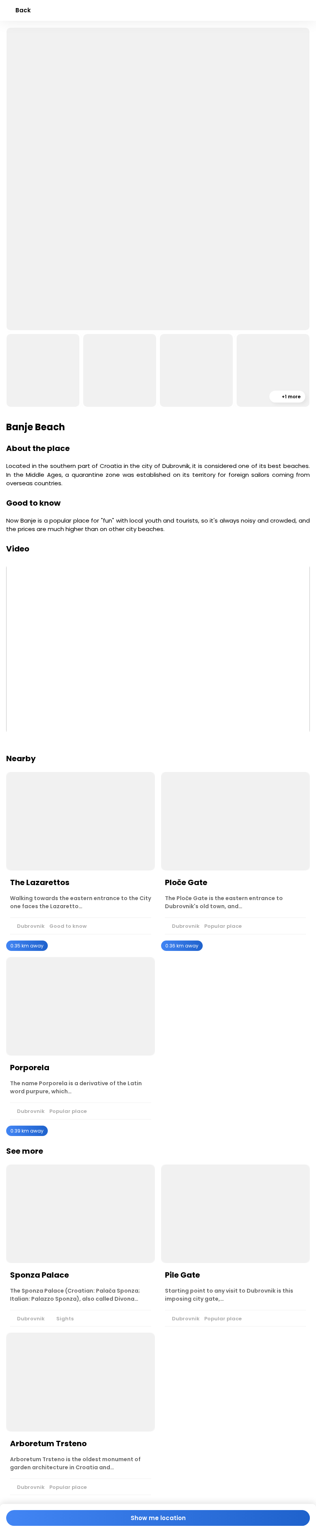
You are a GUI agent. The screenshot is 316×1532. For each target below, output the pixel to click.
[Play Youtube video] (158, 649)
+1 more (291, 396)
